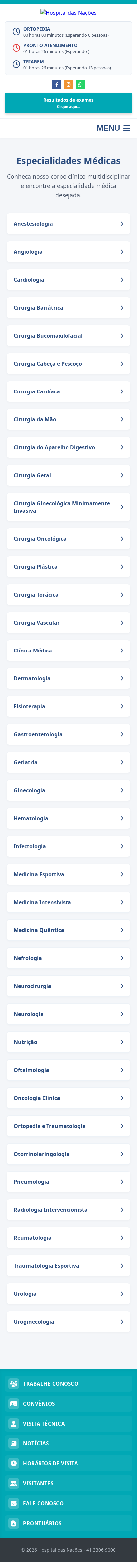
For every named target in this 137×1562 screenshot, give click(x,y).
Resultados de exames (68, 103)
